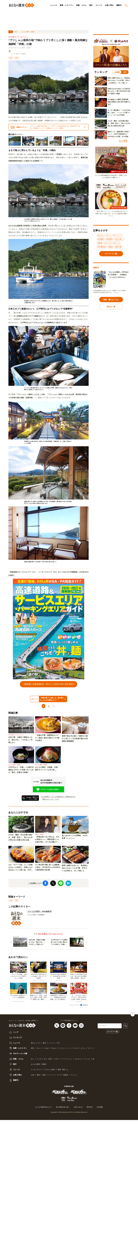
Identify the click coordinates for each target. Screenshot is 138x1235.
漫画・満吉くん (63, 1069)
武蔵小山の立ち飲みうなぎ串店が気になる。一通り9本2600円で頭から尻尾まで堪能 (119, 91)
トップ (15, 1032)
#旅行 (16, 58)
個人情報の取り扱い (63, 1107)
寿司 (32, 1048)
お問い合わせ (78, 1107)
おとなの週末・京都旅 (27, 32)
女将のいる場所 (39, 834)
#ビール (116, 243)
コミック (98, 5)
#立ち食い (119, 239)
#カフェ (101, 235)
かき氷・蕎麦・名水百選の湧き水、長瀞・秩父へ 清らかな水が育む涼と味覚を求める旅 (20, 837)
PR (58, 1043)
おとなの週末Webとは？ (43, 1107)
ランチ (75, 1048)
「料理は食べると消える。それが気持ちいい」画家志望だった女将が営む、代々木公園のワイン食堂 (47, 839)
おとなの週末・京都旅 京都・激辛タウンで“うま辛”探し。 (47, 768)
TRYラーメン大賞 (20, 1053)
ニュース (53, 5)
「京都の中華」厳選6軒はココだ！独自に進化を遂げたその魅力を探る (47, 737)
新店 (44, 1043)
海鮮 (38, 1075)
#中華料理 (102, 247)
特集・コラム (81, 5)
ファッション (67, 1059)
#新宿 (110, 247)
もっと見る (123, 140)
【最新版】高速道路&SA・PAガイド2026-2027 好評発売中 (48, 684)
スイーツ (91, 1048)
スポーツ (57, 1059)
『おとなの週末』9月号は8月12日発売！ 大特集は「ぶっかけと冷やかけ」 (118, 274)
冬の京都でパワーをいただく (18, 37)
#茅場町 (101, 239)
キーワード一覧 (112, 1031)
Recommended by (75, 1005)
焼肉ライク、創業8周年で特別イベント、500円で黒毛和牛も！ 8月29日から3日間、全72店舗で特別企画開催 (119, 134)
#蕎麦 (100, 243)
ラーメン (62, 1048)
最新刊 (119, 5)
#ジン (108, 235)
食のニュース (35, 1043)
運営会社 (90, 1107)
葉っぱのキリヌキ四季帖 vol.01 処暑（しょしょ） (74, 837)
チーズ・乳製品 (62, 1075)
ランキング (17, 1037)
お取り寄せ (109, 5)
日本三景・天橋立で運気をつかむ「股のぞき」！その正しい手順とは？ (20, 739)
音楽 (49, 1059)
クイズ (39, 1059)
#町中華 (118, 247)
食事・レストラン (67, 5)
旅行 (91, 5)
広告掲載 (100, 1107)
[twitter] (57, 1025)
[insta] (81, 1025)
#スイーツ (117, 235)
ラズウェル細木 (49, 1069)
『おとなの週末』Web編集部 (18, 54)
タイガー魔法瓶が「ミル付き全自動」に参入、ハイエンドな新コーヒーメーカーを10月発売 (119, 112)
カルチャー (78, 1059)
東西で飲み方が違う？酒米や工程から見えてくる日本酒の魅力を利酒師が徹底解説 (75, 738)
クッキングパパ (36, 1069)
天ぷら (53, 1048)
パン (69, 1048)
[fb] (69, 1025)
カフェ (83, 1048)
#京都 (10, 58)
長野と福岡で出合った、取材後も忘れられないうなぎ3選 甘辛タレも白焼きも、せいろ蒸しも (75, 868)
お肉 (32, 1075)
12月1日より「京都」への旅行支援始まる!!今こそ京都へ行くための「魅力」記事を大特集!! (21, 769)
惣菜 (44, 1075)
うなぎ (46, 1048)
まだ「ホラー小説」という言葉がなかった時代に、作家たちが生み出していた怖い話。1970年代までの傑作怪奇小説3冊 (20, 867)
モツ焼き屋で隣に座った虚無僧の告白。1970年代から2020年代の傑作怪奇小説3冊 (47, 867)
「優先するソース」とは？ (50, 799)
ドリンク (74, 1075)
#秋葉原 (109, 239)
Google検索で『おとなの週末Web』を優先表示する (58, 797)
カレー (39, 1048)
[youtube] (75, 1025)
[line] (63, 1025)
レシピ (87, 1059)
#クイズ (108, 243)
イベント (52, 1043)
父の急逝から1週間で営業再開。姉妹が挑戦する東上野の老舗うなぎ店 (119, 102)
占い (32, 1059)
